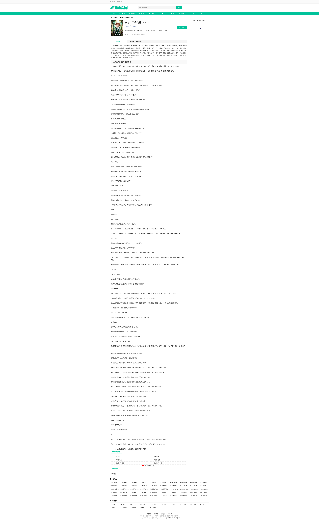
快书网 (142, 507)
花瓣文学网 (133, 507)
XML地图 (170, 514)
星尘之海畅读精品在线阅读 (117, 492)
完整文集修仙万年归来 (166, 485)
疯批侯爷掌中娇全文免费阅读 (187, 495)
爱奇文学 (112, 507)
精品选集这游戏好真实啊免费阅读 (199, 485)
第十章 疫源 (157, 460)
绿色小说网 (114, 17)
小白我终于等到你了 (145, 485)
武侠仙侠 (132, 13)
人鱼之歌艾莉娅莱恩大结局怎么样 (199, 495)
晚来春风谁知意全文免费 (206, 485)
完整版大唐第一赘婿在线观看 (187, 482)
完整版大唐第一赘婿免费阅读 (177, 482)
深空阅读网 (143, 504)
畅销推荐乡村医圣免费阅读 (137, 495)
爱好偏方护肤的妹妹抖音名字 (138, 489)
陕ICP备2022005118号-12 (173, 518)
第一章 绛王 (119, 457)
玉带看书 (172, 504)
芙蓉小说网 (153, 504)
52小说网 (122, 504)
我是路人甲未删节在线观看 (177, 489)
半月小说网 (163, 504)
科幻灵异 (181, 13)
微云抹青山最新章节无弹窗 (127, 492)
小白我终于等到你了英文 (156, 485)
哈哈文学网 (153, 507)
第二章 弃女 (157, 457)
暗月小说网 (193, 504)
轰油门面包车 (113, 482)
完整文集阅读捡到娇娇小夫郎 (177, 495)
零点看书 (112, 504)
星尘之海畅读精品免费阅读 (207, 489)
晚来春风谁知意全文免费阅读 (118, 489)
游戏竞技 (171, 13)
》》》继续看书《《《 (149, 465)
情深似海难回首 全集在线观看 (208, 482)
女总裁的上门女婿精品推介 (167, 482)
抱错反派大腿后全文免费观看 (157, 489)
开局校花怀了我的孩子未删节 (167, 492)
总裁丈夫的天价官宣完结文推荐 (138, 492)
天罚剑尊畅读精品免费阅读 (187, 492)
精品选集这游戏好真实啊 (186, 485)
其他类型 (201, 13)
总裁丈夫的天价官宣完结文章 (148, 492)
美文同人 (191, 13)
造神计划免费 (203, 492)
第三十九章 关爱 (158, 463)
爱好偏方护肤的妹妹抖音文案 (148, 489)
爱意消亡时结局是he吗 (186, 489)
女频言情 (142, 13)
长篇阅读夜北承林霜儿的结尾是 (128, 485)
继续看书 (181, 27)
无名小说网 (183, 504)
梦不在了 (113, 474)
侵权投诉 (163, 514)
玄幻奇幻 (122, 13)
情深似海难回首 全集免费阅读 (118, 485)
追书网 (202, 504)
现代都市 (152, 13)
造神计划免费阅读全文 (196, 492)
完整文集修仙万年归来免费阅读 (178, 485)
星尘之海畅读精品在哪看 (196, 489)
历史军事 (161, 13)
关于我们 (149, 514)
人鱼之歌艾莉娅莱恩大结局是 (207, 495)
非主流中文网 (123, 507)
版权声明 (156, 514)
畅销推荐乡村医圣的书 (126, 495)
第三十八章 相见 (120, 463)
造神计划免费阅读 (115, 495)
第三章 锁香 (119, 460)
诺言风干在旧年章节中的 (166, 495)
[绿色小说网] (119, 7)
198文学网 (133, 504)
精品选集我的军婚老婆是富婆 (157, 492)
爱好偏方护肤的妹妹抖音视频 (128, 489)
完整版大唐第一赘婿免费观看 (197, 482)
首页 (113, 13)
